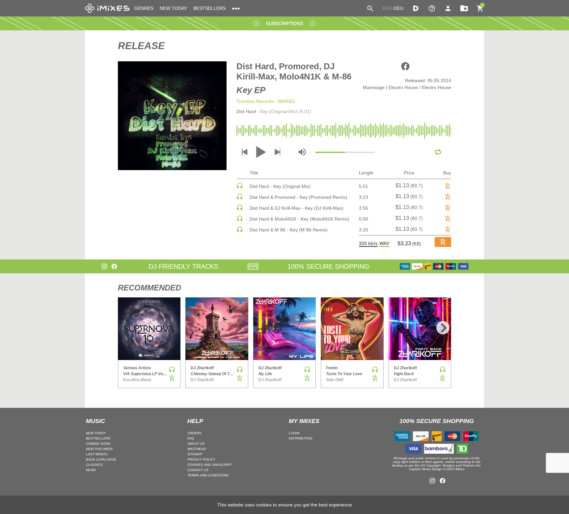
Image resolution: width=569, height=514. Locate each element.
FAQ (190, 438)
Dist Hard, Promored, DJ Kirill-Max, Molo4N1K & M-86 (293, 71)
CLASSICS (94, 465)
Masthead (196, 449)
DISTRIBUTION (300, 438)
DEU (398, 8)
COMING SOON (98, 443)
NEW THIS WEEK (99, 449)
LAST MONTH (96, 454)
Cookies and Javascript (209, 465)
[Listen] (239, 187)
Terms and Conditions (208, 475)
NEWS (91, 470)
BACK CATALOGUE (101, 459)
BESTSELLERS (209, 8)
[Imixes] (107, 8)
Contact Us (197, 470)
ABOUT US (195, 443)
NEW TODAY (173, 8)
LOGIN (294, 433)
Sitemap (194, 454)
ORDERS (194, 433)
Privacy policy (201, 459)
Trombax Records (255, 101)
